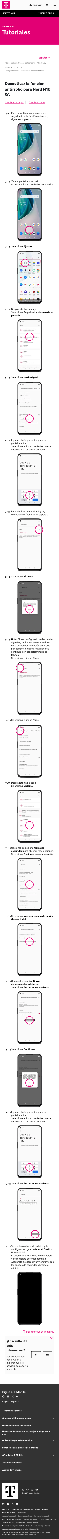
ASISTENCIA (9, 13)
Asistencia (8, 26)
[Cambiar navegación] (48, 13)
